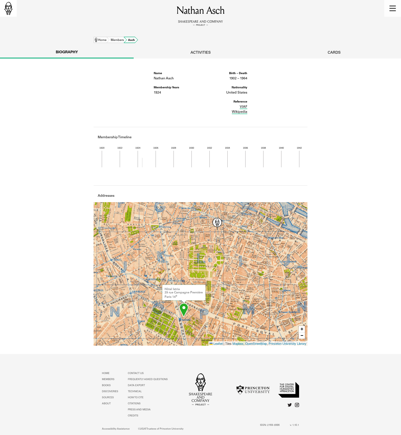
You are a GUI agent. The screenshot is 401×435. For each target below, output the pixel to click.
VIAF (243, 107)
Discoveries (110, 391)
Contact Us (136, 373)
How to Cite (135, 397)
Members (117, 40)
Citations (134, 403)
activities (200, 53)
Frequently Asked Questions (148, 379)
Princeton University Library (287, 343)
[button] (392, 8)
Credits (133, 416)
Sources (108, 397)
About (106, 403)
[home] (8, 8)
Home (102, 40)
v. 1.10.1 (294, 425)
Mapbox (238, 343)
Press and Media (139, 409)
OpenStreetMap (256, 343)
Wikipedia (239, 112)
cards (334, 53)
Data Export (136, 385)
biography (67, 52)
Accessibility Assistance (116, 429)
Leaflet (218, 343)
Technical (135, 391)
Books (106, 385)
